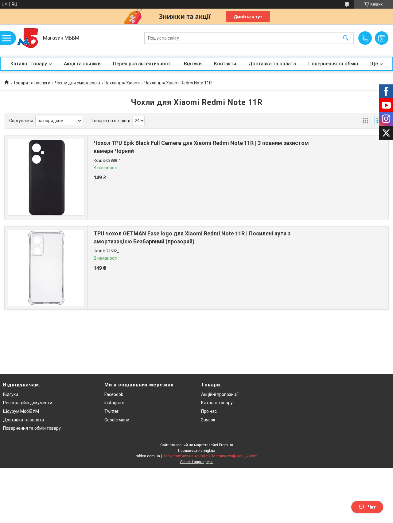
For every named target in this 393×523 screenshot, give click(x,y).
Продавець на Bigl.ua (196, 450)
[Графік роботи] (381, 38)
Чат (372, 507)
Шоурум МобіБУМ (21, 411)
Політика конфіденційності (234, 456)
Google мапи (116, 419)
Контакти (225, 64)
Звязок (208, 419)
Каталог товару (28, 64)
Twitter (111, 411)
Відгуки (193, 64)
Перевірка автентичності (142, 64)
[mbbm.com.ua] (27, 38)
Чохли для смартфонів (77, 82)
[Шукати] (345, 38)
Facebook (113, 394)
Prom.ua (226, 445)
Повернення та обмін (333, 64)
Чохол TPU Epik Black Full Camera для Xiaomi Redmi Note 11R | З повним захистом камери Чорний (201, 147)
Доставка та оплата (272, 64)
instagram (114, 402)
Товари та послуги (31, 82)
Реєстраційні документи (27, 402)
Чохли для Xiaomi (122, 82)
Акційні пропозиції (220, 394)
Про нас (209, 411)
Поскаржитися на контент (185, 456)
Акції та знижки (82, 64)
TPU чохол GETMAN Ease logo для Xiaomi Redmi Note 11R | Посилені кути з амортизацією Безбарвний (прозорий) (192, 237)
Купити (127, 192)
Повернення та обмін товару (32, 428)
